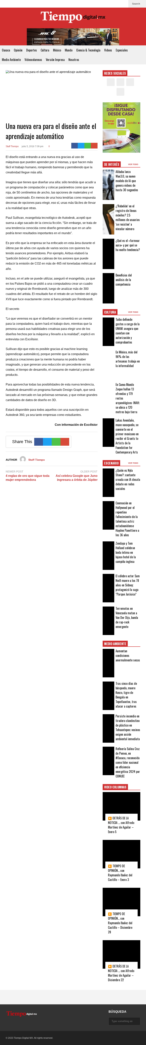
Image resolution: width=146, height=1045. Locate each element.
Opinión (18, 50)
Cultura (45, 50)
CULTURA (110, 312)
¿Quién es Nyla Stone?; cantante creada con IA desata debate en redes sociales (128, 479)
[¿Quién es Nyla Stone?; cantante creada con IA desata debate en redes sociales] (108, 482)
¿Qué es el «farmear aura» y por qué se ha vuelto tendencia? (128, 245)
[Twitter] (111, 4)
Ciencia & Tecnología (88, 50)
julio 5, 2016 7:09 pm (32, 146)
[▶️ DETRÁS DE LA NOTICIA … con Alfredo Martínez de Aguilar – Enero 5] (121, 806)
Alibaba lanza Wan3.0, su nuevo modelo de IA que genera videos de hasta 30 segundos (127, 180)
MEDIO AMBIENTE (115, 643)
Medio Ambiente (11, 59)
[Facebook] (105, 4)
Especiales (122, 50)
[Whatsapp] (87, 145)
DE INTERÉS (111, 164)
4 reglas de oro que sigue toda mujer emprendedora (27, 477)
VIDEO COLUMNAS (115, 787)
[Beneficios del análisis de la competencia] (108, 288)
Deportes (31, 50)
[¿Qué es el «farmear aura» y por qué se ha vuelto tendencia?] (108, 254)
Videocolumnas (33, 59)
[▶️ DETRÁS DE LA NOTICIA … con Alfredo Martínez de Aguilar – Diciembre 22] (121, 954)
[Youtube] (123, 4)
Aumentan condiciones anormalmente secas (128, 655)
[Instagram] (117, 4)
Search (136, 3)
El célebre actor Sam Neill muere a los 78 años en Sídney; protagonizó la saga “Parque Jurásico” (128, 585)
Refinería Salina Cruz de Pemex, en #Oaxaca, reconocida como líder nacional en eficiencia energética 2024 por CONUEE (128, 762)
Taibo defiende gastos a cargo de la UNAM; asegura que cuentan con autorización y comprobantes (128, 330)
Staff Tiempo (12, 146)
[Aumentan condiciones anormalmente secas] (108, 663)
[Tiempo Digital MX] (73, 17)
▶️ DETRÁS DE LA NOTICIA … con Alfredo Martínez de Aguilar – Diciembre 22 (121, 973)
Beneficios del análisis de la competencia (124, 280)
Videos (108, 50)
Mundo (68, 50)
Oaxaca (6, 50)
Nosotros (73, 59)
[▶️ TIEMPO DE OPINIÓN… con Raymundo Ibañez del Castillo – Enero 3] (121, 854)
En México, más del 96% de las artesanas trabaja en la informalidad (128, 359)
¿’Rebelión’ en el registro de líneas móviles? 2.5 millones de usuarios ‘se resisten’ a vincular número (128, 217)
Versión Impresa (55, 59)
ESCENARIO (111, 463)
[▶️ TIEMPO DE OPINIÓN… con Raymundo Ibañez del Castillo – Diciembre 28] (121, 902)
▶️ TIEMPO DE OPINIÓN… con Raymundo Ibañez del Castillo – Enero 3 (120, 873)
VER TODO (133, 164)
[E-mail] (94, 145)
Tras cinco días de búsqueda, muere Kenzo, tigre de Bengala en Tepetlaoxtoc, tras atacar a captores (126, 695)
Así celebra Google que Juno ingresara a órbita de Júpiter (77, 477)
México (57, 50)
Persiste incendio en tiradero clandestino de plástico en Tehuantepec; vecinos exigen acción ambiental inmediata (128, 727)
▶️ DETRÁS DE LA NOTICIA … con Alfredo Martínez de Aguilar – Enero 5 (121, 825)
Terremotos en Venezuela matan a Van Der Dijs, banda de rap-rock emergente (127, 617)
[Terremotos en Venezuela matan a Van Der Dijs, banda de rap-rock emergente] (108, 621)
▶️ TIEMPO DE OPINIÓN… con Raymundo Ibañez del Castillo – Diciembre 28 (120, 923)
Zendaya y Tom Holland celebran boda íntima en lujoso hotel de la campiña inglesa (126, 552)
